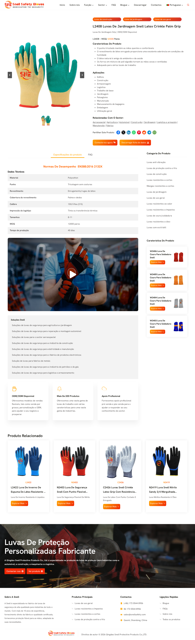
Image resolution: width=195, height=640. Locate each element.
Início (62, 4)
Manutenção (99, 125)
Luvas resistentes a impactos (161, 209)
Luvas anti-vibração (156, 162)
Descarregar (140, 4)
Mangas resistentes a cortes (160, 186)
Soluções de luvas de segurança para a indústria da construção (42, 343)
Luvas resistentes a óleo (158, 221)
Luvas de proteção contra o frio (162, 168)
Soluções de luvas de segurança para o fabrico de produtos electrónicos (46, 355)
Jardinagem (149, 122)
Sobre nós (75, 4)
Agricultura (112, 122)
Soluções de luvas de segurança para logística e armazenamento (43, 372)
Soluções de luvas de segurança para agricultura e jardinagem (42, 325)
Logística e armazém (167, 122)
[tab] (67, 155)
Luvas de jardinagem (133, 19)
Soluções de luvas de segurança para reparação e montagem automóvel (46, 331)
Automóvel (124, 122)
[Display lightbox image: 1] (46, 75)
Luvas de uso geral (163, 19)
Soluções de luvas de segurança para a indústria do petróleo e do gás (45, 366)
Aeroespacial (99, 122)
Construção (136, 122)
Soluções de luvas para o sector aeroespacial (34, 337)
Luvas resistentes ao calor (159, 203)
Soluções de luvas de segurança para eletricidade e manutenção (43, 349)
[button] (46, 120)
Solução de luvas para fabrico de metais (31, 360)
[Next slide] (82, 75)
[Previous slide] (10, 75)
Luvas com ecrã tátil (156, 227)
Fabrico (109, 125)
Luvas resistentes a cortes (159, 180)
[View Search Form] (188, 5)
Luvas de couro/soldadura (159, 215)
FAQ (114, 4)
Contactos (156, 4)
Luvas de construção (103, 19)
